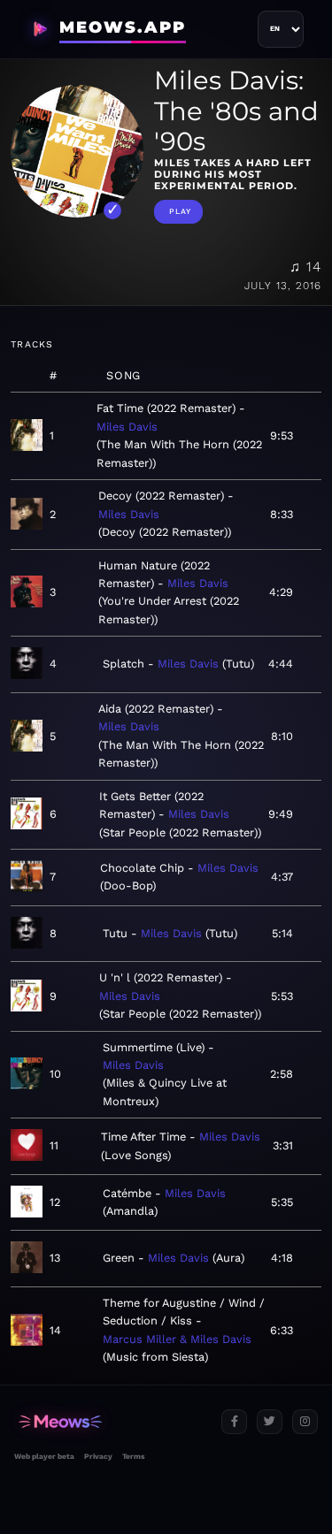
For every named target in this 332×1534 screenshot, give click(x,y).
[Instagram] (305, 1422)
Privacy (98, 1456)
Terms (133, 1456)
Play (180, 211)
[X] (269, 1422)
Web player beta (44, 1456)
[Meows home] (110, 1422)
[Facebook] (234, 1422)
